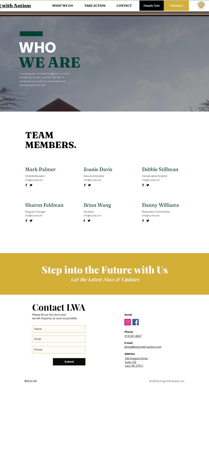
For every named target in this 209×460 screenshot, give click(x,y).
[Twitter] (31, 185)
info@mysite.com (34, 180)
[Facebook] (26, 185)
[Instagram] (127, 322)
